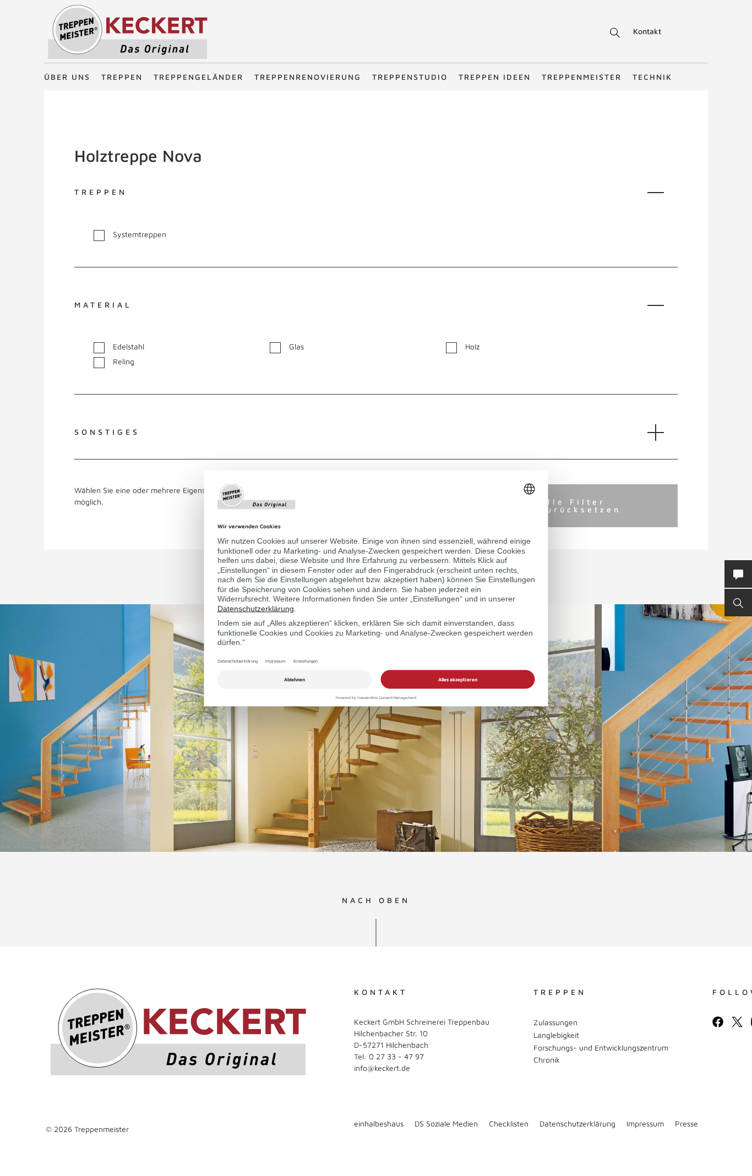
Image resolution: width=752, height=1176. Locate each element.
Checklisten (508, 1123)
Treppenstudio (410, 76)
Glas (296, 346)
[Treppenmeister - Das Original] (127, 32)
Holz (472, 346)
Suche (613, 33)
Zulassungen (555, 1022)
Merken (32, 623)
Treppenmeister (582, 76)
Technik (652, 76)
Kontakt (647, 31)
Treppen (122, 76)
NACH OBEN (376, 900)
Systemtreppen (139, 234)
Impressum (645, 1123)
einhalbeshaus (379, 1123)
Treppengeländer (198, 76)
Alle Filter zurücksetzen (580, 505)
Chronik (546, 1059)
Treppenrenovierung (307, 76)
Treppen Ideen (495, 76)
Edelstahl (128, 346)
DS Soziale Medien (446, 1123)
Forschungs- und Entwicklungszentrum (600, 1047)
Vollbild (49, 829)
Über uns (67, 76)
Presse (686, 1123)
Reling (123, 361)
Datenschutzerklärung (577, 1123)
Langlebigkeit (556, 1035)
